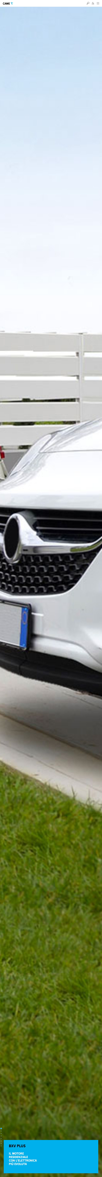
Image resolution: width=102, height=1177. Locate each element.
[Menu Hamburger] (98, 3)
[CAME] (8, 3)
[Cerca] (88, 3)
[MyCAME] (93, 3)
